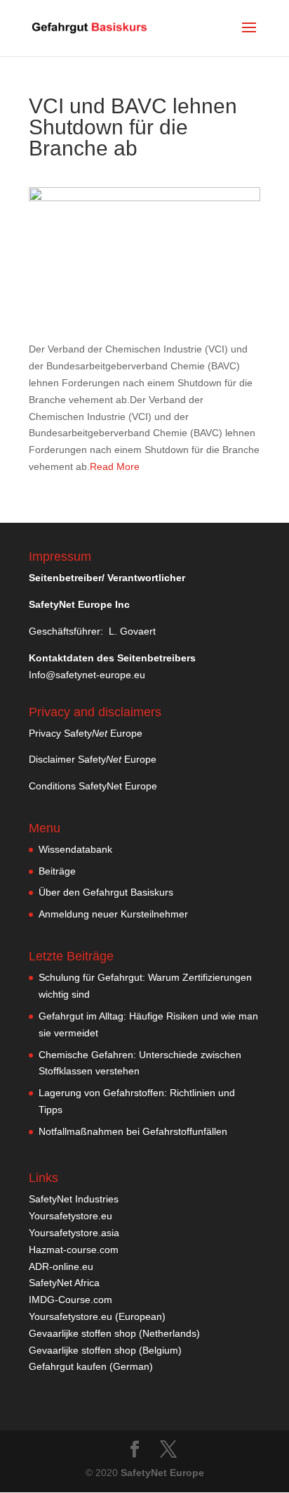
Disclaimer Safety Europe (92, 759)
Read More (115, 466)
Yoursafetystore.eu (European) (97, 1316)
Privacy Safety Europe (85, 733)
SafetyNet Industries (74, 1199)
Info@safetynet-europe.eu (87, 674)
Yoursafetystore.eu (70, 1215)
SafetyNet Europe (162, 1472)
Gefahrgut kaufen (68, 1366)
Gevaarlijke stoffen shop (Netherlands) (114, 1333)
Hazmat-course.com (74, 1249)
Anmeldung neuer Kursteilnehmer (113, 914)
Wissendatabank (75, 849)
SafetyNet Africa (64, 1282)
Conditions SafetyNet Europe (93, 786)
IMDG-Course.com (70, 1299)
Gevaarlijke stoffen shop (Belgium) (105, 1350)
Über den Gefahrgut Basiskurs (106, 892)
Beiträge (57, 871)
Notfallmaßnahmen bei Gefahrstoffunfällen (133, 1131)
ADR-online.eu (61, 1266)
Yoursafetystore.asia (74, 1232)
